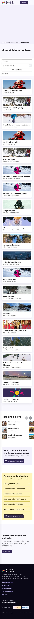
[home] (8, 2)
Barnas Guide (6, 588)
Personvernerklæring (26, 613)
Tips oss (23, 3)
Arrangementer (7, 582)
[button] (30, 3)
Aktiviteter (6, 585)
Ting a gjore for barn (12, 42)
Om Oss (4, 595)
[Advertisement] (17, 24)
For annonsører (7, 592)
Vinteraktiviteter (24, 42)
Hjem (3, 42)
